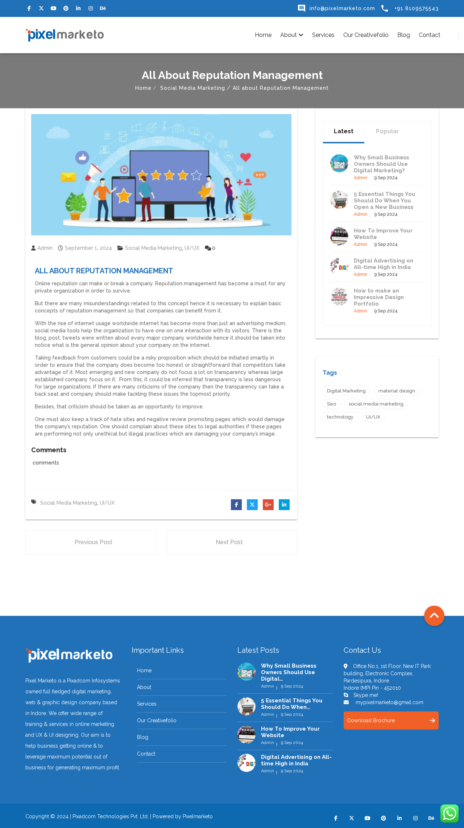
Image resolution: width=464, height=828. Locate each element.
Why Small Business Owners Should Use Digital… (288, 672)
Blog (403, 34)
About (289, 34)
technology (340, 417)
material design (396, 391)
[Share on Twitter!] (252, 504)
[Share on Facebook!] (236, 504)
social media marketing (68, 503)
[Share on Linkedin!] (284, 504)
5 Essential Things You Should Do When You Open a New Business (384, 200)
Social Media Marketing (192, 88)
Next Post (229, 542)
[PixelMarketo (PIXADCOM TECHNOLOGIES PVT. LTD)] (64, 35)
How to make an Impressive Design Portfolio (379, 297)
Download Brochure (371, 720)
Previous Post (93, 542)
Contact (429, 34)
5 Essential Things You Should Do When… (292, 703)
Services (323, 34)
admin (45, 248)
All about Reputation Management (104, 270)
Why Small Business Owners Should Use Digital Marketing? (381, 164)
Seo (331, 404)
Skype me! (365, 695)
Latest (343, 131)
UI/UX (192, 248)
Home (263, 34)
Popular (387, 131)
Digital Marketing (346, 391)
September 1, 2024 (88, 248)
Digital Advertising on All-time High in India (383, 263)
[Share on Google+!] (268, 504)
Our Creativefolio (366, 34)
